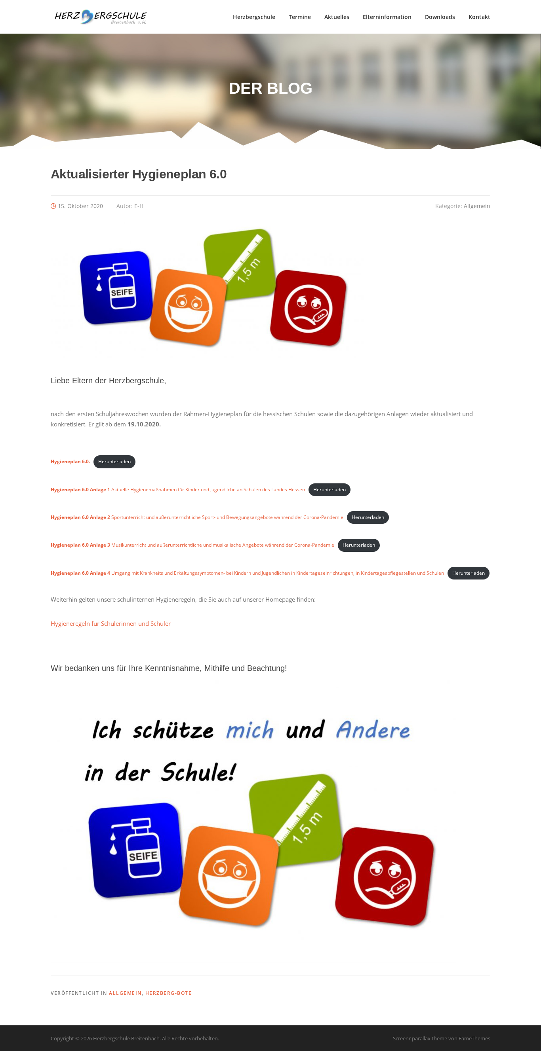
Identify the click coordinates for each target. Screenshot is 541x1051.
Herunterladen (114, 461)
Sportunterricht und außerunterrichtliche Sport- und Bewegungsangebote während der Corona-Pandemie (197, 517)
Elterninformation (387, 17)
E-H (138, 206)
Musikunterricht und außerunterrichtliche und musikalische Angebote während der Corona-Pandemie (192, 545)
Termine (300, 17)
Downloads (440, 17)
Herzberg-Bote (168, 993)
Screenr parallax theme (420, 1038)
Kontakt (479, 17)
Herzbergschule (254, 17)
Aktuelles (336, 17)
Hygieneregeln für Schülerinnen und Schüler (111, 623)
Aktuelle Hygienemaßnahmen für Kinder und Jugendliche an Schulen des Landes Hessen (178, 489)
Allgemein (477, 206)
